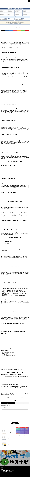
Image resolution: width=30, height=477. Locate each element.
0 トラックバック (22, 403)
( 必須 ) (5, 407)
